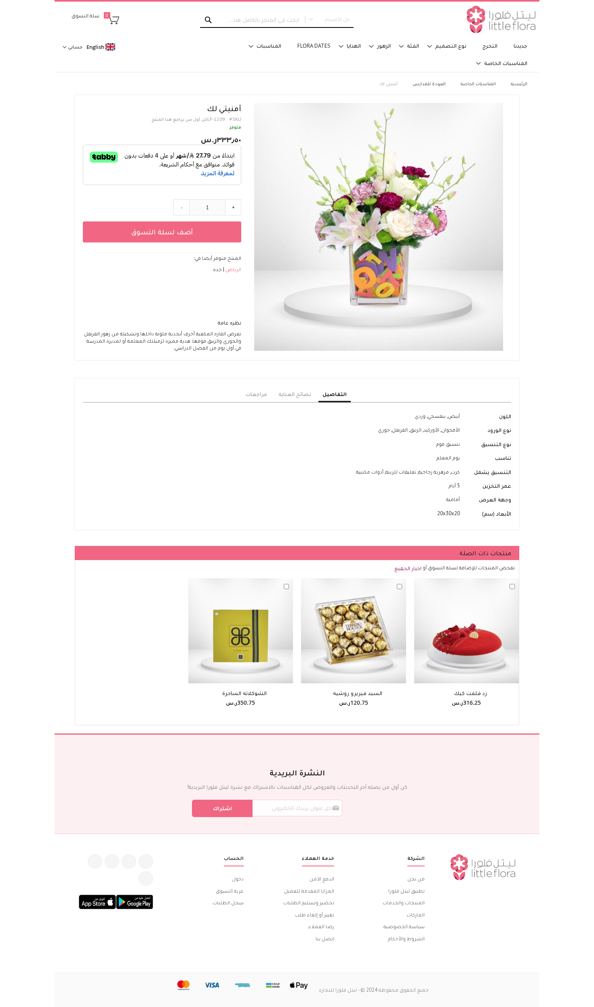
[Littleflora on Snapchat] (146, 878)
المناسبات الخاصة (478, 83)
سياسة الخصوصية (404, 926)
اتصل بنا (325, 938)
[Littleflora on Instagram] (112, 861)
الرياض (232, 269)
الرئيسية (519, 83)
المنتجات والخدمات (404, 902)
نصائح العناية (294, 394)
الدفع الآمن (322, 878)
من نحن (416, 878)
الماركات (416, 914)
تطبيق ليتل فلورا (406, 890)
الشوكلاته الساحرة (244, 693)
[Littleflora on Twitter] (129, 861)
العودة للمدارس (429, 83)
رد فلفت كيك (470, 693)
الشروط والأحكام (406, 938)
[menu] (377, 54)
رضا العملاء (321, 926)
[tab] (334, 394)
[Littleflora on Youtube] (95, 861)
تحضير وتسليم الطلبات (308, 902)
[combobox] (277, 20)
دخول (238, 878)
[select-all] (407, 568)
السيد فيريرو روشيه (357, 693)
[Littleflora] (501, 19)
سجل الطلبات (228, 902)
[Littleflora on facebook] (146, 861)
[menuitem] (520, 46)
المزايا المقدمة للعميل (309, 890)
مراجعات (256, 394)
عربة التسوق (230, 890)
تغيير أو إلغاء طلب (314, 914)
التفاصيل (334, 394)
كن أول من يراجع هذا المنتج (179, 119)
